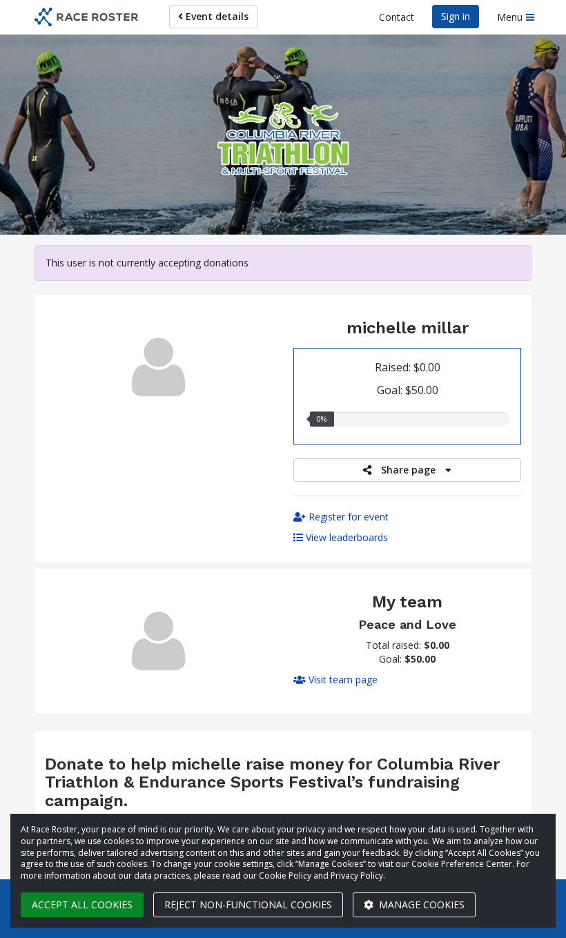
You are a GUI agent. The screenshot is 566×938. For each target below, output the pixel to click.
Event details (215, 16)
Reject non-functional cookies (248, 904)
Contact (396, 16)
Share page (408, 469)
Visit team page (342, 679)
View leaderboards (345, 537)
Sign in (455, 16)
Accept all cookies (82, 904)
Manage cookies (420, 904)
